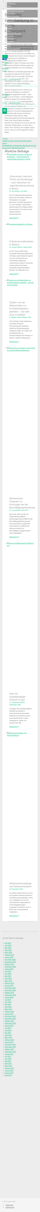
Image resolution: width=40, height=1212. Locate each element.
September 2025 (10, 967)
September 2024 (10, 995)
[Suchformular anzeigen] (5, 56)
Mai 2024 (8, 1004)
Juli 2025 (8, 971)
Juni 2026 (8, 945)
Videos (9, 6)
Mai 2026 (8, 948)
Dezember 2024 (10, 988)
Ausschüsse (11, 13)
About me (9, 51)
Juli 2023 (8, 1028)
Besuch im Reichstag (14, 33)
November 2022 (10, 1047)
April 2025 (8, 978)
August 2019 (9, 1073)
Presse (9, 28)
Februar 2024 (9, 1011)
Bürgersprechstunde (13, 49)
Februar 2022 (9, 1068)
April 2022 (8, 1063)
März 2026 (8, 952)
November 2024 (10, 990)
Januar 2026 (9, 957)
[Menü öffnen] (4, 111)
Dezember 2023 (10, 1016)
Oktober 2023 (9, 1021)
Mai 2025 (8, 976)
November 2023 (10, 1018)
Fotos (9, 31)
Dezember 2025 (10, 959)
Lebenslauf (10, 21)
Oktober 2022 (9, 1049)
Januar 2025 (9, 985)
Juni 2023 (8, 1030)
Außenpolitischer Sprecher (15, 11)
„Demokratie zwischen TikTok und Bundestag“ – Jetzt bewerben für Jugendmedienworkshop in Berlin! (21, 182)
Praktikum (10, 41)
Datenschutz (10, 1207)
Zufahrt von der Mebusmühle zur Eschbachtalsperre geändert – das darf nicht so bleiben (19, 308)
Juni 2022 (8, 1059)
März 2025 (8, 981)
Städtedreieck (11, 3)
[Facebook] (3, 59)
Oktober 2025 (9, 964)
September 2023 (10, 1023)
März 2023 (8, 1037)
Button (18, 91)
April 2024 (8, 1007)
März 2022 (8, 1066)
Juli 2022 (8, 1056)
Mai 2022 (8, 1061)
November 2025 (10, 962)
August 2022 (9, 1054)
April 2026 (8, 950)
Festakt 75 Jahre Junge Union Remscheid (16, 140)
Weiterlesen (14, 218)
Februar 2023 (9, 1040)
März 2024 (8, 1009)
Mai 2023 (8, 1033)
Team (8, 46)
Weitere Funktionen (13, 16)
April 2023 (8, 1035)
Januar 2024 (9, 1014)
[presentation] (21, 163)
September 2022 (10, 1052)
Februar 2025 (9, 983)
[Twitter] (4, 59)
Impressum (9, 1205)
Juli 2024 (8, 1000)
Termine (9, 26)
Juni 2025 (8, 974)
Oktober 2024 (9, 993)
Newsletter (10, 36)
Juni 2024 (8, 1002)
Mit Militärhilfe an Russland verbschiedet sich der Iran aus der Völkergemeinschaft (19, 146)
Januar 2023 (9, 1042)
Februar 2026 (9, 955)
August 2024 (9, 997)
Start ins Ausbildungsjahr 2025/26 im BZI (17, 696)
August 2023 (9, 1026)
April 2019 (8, 1075)
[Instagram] (6, 59)
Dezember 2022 (10, 1044)
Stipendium (10, 39)
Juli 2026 (8, 943)
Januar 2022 (9, 1070)
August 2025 (9, 969)
